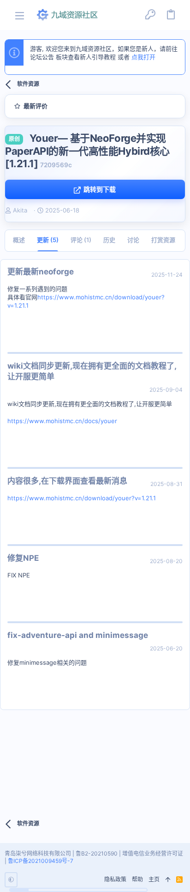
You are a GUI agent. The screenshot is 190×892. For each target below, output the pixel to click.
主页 (154, 879)
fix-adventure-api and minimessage (77, 635)
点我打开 (143, 57)
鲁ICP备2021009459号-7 (40, 860)
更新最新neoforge (40, 271)
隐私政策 (115, 879)
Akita (20, 210)
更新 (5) (48, 239)
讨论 (133, 239)
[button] (19, 15)
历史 (109, 239)
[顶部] (167, 879)
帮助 (137, 879)
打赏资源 (163, 239)
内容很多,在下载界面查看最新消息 (67, 480)
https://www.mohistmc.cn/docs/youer (62, 421)
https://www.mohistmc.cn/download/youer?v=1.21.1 (81, 498)
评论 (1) (81, 239)
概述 (19, 239)
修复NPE (23, 558)
